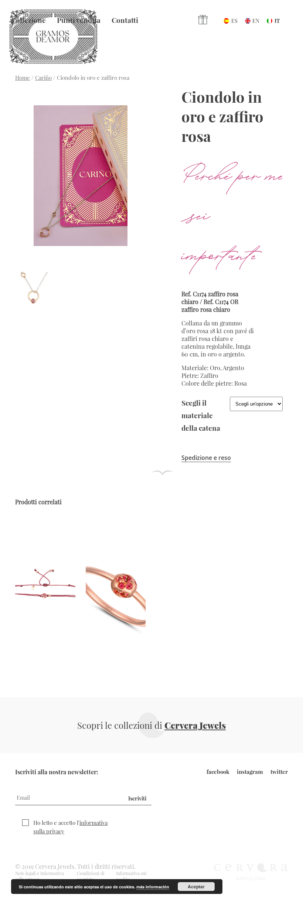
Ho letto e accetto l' (70, 827)
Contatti (125, 20)
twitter (279, 771)
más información (152, 886)
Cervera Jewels (195, 725)
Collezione (28, 20)
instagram (250, 771)
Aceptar (196, 886)
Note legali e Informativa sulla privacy (39, 876)
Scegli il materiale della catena (200, 415)
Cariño (43, 77)
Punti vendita (79, 20)
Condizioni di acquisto (91, 876)
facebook (218, 771)
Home (22, 77)
